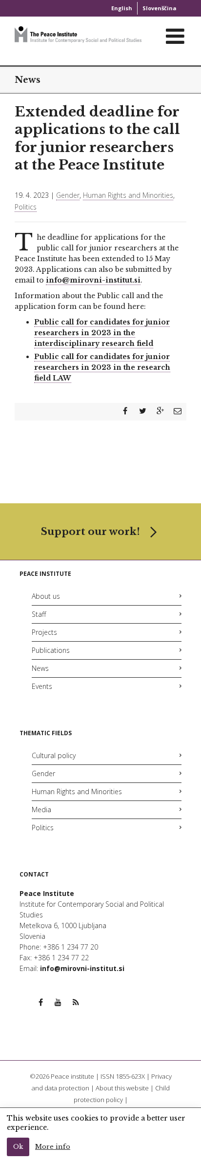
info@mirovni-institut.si (93, 280)
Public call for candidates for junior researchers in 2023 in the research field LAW (102, 367)
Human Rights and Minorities (128, 195)
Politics (26, 206)
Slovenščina (159, 8)
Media (41, 809)
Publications (51, 650)
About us (46, 596)
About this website (122, 1088)
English (121, 8)
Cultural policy (54, 755)
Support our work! (90, 531)
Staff (39, 614)
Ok (18, 1147)
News (40, 668)
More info (52, 1147)
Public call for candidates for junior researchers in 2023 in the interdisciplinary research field (102, 333)
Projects (44, 632)
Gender (68, 195)
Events (42, 686)
